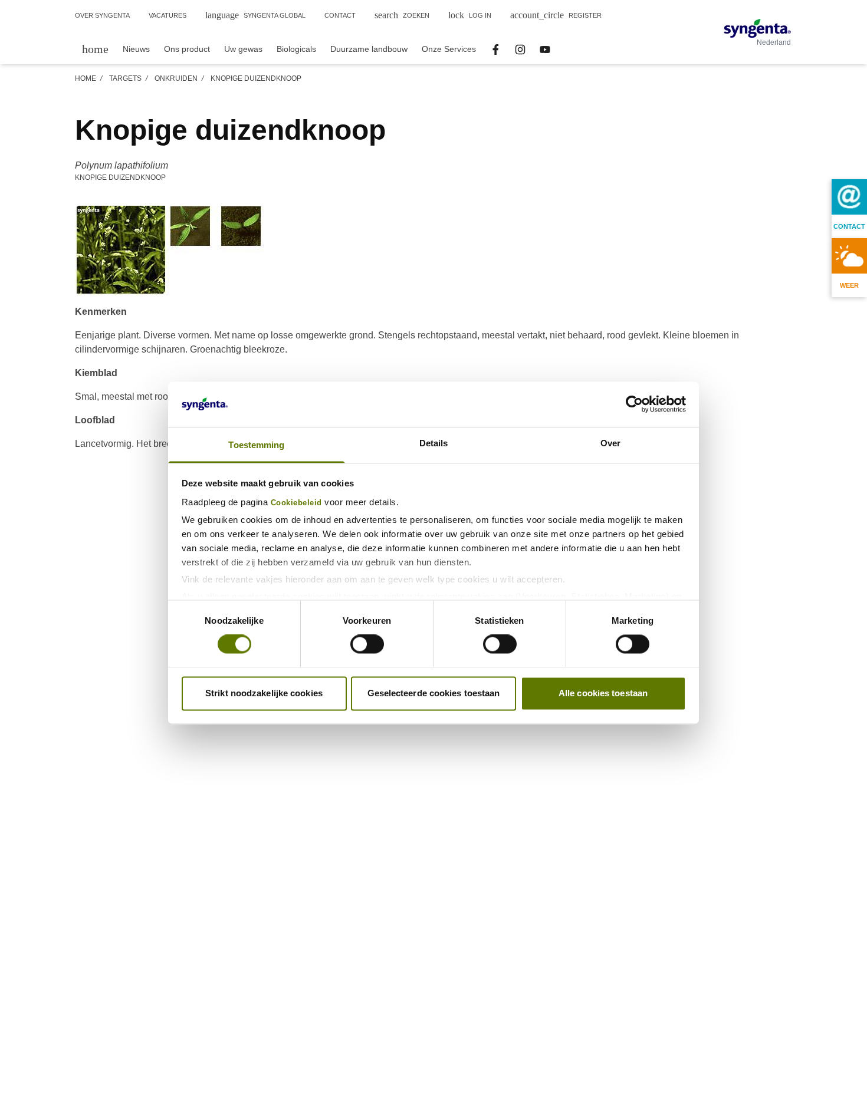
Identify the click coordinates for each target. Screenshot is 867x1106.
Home (85, 78)
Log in (469, 15)
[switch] (367, 644)
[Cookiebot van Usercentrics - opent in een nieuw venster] (634, 404)
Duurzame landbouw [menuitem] (369, 49)
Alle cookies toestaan (603, 693)
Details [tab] (433, 443)
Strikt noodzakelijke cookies (264, 693)
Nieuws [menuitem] (136, 49)
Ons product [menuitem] (187, 49)
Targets (125, 78)
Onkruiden (176, 78)
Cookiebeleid (296, 503)
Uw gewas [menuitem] (243, 49)
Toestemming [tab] (256, 445)
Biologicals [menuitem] (296, 49)
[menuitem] (95, 48)
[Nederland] (757, 28)
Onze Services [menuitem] (449, 49)
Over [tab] (610, 443)
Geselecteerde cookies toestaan (433, 693)
